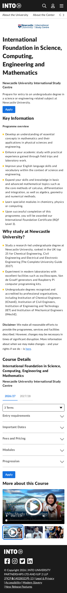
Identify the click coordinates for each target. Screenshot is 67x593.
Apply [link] (9, 109)
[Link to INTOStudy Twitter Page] (22, 561)
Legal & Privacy (45, 578)
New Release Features (18, 586)
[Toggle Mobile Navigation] (61, 6)
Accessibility (13, 582)
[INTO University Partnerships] (13, 551)
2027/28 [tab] (25, 396)
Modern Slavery (32, 582)
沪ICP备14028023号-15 (19, 578)
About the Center (44, 15)
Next (63, 15)
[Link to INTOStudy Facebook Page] (7, 561)
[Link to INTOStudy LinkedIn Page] (30, 561)
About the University (15, 15)
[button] (33, 417)
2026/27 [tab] (10, 396)
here (28, 349)
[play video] (33, 506)
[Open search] (44, 6)
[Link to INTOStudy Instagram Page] (15, 561)
